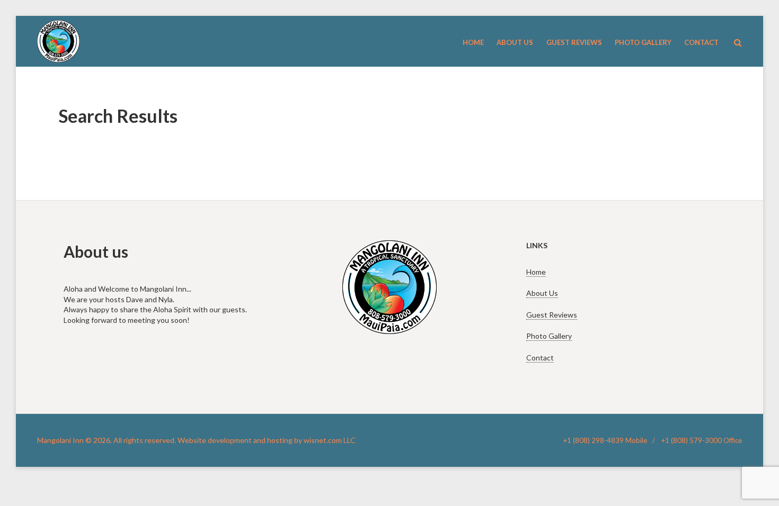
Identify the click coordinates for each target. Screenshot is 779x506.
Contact (540, 357)
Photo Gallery (549, 335)
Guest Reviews (551, 314)
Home (536, 271)
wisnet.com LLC (330, 440)
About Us (542, 292)
